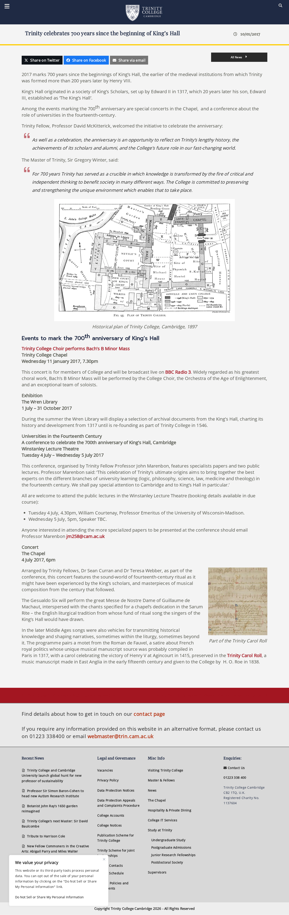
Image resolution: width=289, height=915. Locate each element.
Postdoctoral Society (167, 862)
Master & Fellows (161, 780)
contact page (149, 713)
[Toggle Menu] (7, 6)
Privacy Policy (107, 780)
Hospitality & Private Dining (169, 810)
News (152, 790)
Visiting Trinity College (165, 770)
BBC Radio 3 (178, 372)
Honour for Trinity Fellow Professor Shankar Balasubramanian (208, 695)
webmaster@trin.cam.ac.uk (121, 736)
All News (237, 57)
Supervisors (157, 872)
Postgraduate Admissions (171, 847)
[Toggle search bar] (280, 5)
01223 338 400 (235, 777)
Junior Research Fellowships (173, 855)
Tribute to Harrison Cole (46, 836)
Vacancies (105, 770)
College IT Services (162, 820)
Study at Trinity (160, 830)
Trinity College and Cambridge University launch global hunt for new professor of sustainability (52, 775)
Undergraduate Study (168, 840)
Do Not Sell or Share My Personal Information (49, 897)
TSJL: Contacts (112, 865)
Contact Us (236, 768)
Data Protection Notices (115, 790)
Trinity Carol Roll (244, 655)
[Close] (104, 859)
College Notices (109, 825)
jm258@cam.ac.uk (85, 536)
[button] (42, 60)
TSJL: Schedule (112, 873)
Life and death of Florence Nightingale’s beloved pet (69, 695)
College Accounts (110, 815)
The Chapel (157, 800)
